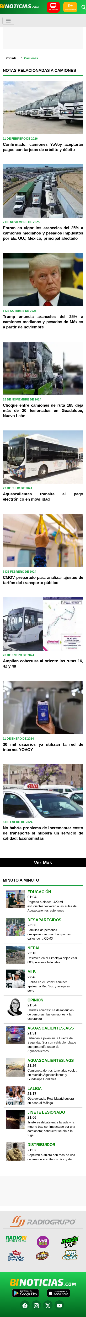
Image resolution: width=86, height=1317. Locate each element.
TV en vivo (53, 10)
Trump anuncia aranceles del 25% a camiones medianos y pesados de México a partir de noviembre (43, 321)
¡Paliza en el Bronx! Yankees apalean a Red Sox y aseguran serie (48, 986)
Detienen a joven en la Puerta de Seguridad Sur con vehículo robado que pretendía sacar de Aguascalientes (51, 1044)
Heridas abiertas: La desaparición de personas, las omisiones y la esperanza (50, 1014)
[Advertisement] (43, 33)
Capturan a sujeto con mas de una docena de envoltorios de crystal (51, 1157)
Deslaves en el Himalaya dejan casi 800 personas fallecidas (52, 960)
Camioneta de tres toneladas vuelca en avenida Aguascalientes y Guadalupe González (52, 1075)
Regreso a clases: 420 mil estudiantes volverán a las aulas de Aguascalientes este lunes (51, 906)
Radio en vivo (70, 10)
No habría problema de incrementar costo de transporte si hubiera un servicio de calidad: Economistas (43, 833)
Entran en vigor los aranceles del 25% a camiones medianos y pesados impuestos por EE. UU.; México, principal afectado (43, 233)
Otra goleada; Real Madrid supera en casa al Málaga (50, 1101)
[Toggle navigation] (8, 21)
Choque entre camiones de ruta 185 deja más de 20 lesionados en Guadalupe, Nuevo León (43, 410)
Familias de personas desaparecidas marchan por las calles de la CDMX (49, 934)
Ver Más (43, 862)
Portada (11, 58)
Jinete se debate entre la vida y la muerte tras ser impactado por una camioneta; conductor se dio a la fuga (51, 1129)
